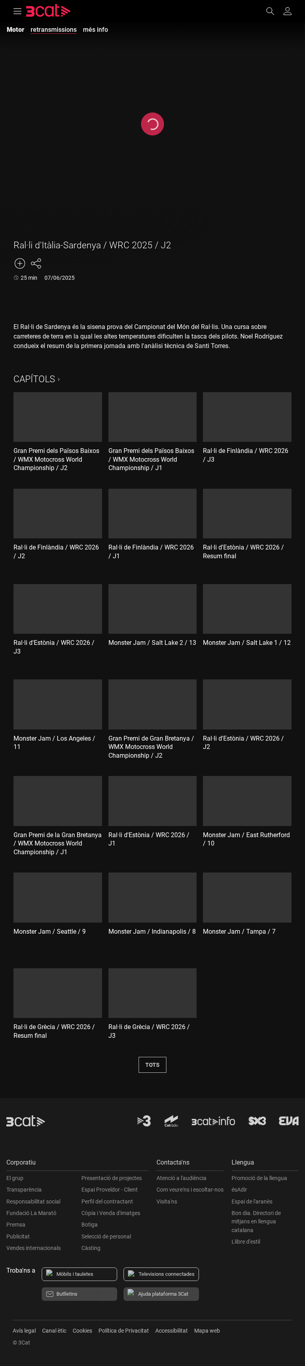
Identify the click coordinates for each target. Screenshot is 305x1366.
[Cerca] (274, 11)
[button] (77, 1164)
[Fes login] (287, 11)
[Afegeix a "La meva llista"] (20, 263)
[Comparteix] (35, 263)
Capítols (34, 379)
